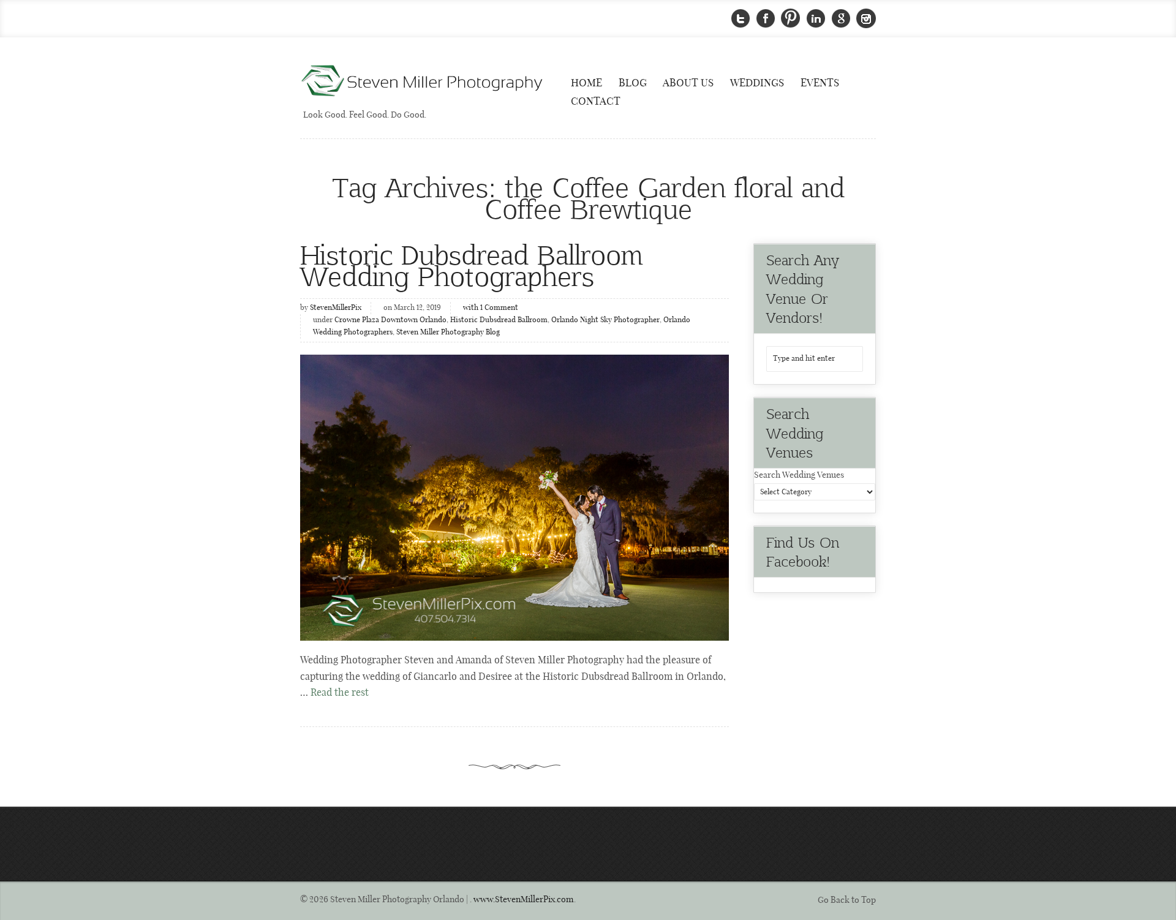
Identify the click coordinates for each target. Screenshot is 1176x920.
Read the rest (340, 693)
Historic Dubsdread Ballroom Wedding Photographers (471, 264)
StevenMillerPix (335, 308)
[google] (841, 19)
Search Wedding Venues (799, 475)
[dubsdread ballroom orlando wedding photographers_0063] (514, 498)
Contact (595, 102)
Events (820, 83)
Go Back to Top (847, 900)
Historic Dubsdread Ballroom (499, 320)
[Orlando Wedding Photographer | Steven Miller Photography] (422, 82)
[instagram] (866, 19)
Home (586, 83)
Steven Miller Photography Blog (448, 332)
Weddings (757, 83)
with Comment (490, 308)
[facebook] (765, 19)
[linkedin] (816, 19)
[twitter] (740, 19)
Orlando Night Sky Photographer (605, 320)
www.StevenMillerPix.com (523, 900)
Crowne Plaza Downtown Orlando (390, 320)
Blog (633, 83)
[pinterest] (791, 19)
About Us (688, 83)
